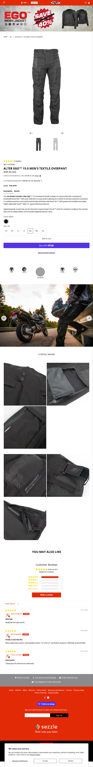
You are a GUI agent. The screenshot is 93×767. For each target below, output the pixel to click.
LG (18, 231)
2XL (30, 231)
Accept (45, 761)
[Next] (62, 133)
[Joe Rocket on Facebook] (45, 698)
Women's (31, 690)
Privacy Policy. (35, 755)
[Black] (6, 221)
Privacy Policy (79, 690)
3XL (36, 231)
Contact (69, 690)
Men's (25, 690)
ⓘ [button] (41, 181)
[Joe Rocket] (55, 2)
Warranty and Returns (56, 690)
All (11, 37)
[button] (25, 3)
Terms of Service (41, 693)
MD (12, 231)
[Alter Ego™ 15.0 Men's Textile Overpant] (46, 86)
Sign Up (59, 715)
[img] (10, 610)
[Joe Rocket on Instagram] (48, 698)
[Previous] (31, 133)
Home (5, 37)
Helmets (18, 690)
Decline (70, 761)
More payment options (46, 253)
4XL (43, 231)
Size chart (13, 186)
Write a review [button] (46, 595)
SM (6, 231)
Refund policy (53, 693)
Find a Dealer (41, 690)
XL (24, 231)
